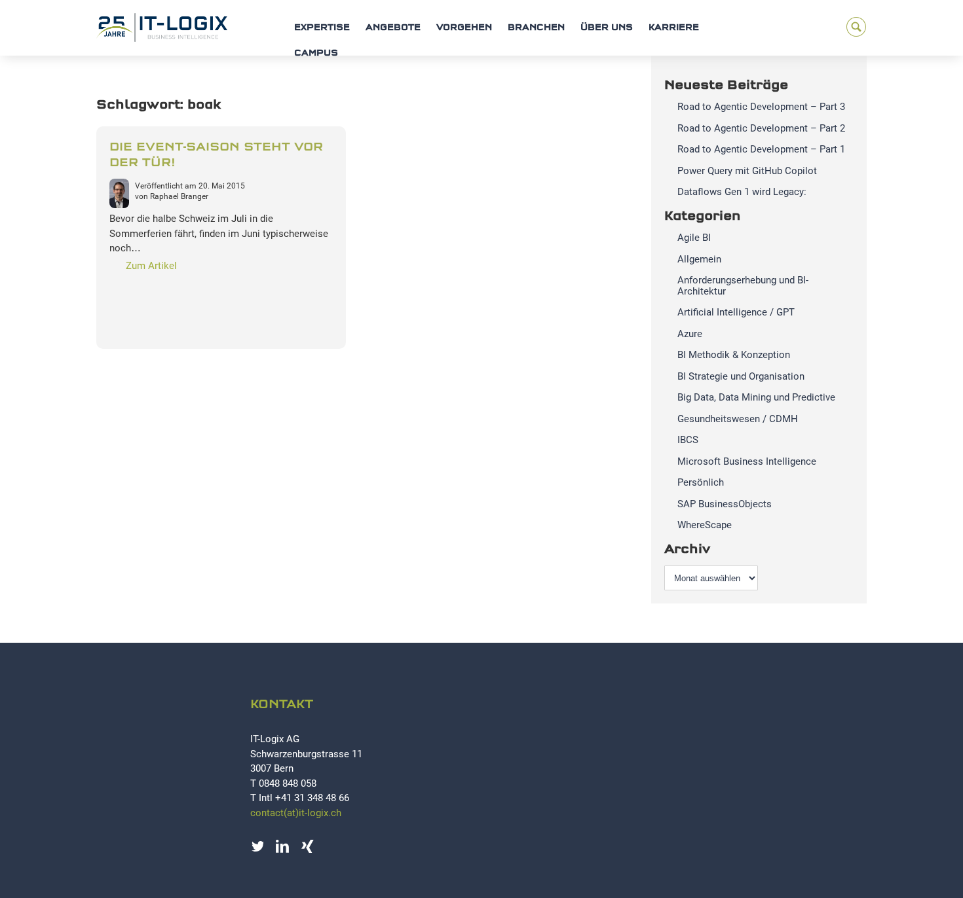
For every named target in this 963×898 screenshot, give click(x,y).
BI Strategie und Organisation (740, 376)
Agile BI (694, 237)
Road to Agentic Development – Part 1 (761, 149)
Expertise (322, 28)
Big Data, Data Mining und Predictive (756, 397)
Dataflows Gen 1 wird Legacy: (741, 192)
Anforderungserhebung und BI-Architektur (742, 285)
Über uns (606, 28)
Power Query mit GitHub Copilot (747, 171)
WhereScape (704, 525)
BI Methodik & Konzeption (733, 355)
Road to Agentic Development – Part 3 (761, 107)
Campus (316, 53)
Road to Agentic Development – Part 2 (761, 128)
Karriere (674, 28)
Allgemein (699, 259)
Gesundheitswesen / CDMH (737, 419)
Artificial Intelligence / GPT (736, 312)
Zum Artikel (151, 266)
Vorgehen (464, 28)
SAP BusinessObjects (724, 504)
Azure (689, 334)
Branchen (536, 28)
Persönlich (700, 482)
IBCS (687, 440)
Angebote (393, 28)
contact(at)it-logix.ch (295, 813)
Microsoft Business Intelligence (746, 461)
